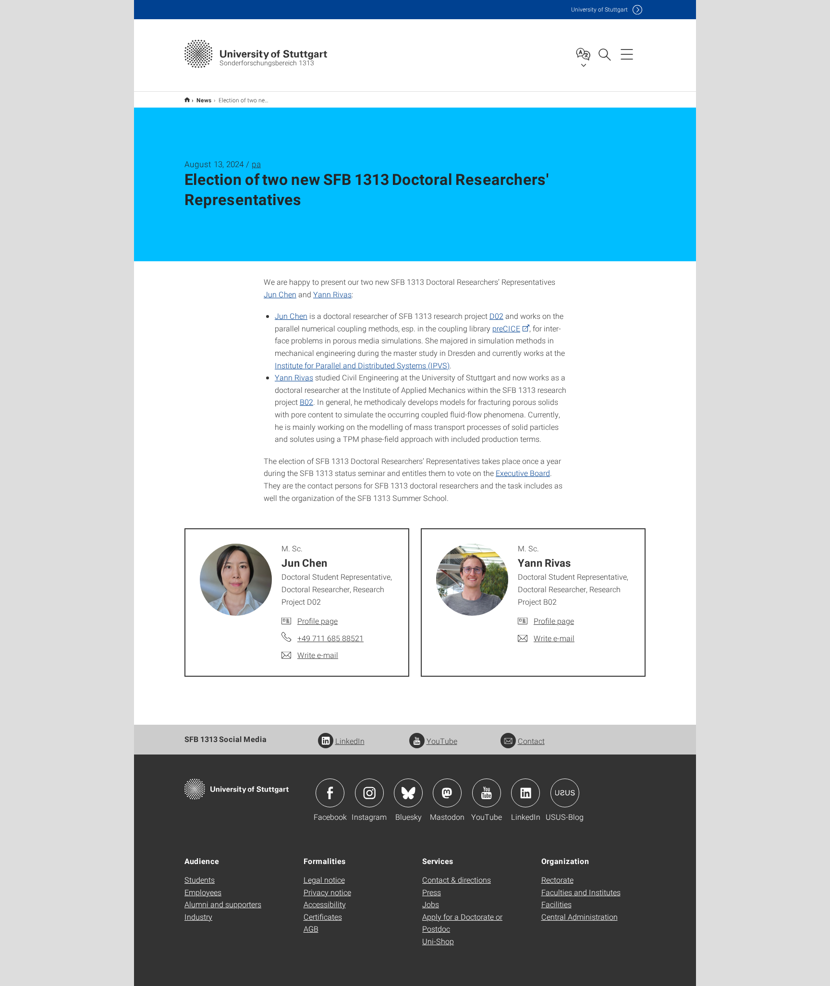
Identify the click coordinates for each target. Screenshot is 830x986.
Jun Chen (280, 294)
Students (199, 880)
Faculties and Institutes (581, 892)
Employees (202, 892)
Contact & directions (456, 880)
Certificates (323, 917)
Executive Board (523, 473)
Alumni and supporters (222, 904)
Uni (599, 9)
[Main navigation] (627, 54)
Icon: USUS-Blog (564, 793)
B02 (306, 402)
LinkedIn (350, 741)
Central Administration (579, 917)
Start (187, 100)
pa (256, 164)
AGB (311, 929)
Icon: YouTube (486, 793)
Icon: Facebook (330, 793)
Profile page (317, 621)
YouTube (442, 741)
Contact (531, 741)
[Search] (604, 54)
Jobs (430, 904)
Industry (198, 917)
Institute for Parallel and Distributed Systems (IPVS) (362, 365)
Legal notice (324, 880)
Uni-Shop (438, 941)
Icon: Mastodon (447, 793)
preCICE (506, 328)
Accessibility (325, 904)
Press (431, 892)
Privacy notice (327, 892)
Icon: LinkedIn (525, 793)
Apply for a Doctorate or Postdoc (462, 923)
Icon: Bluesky (408, 793)
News (204, 100)
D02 (496, 316)
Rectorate (557, 880)
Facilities (556, 904)
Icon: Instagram (369, 793)
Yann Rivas (332, 294)
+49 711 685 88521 (330, 638)
